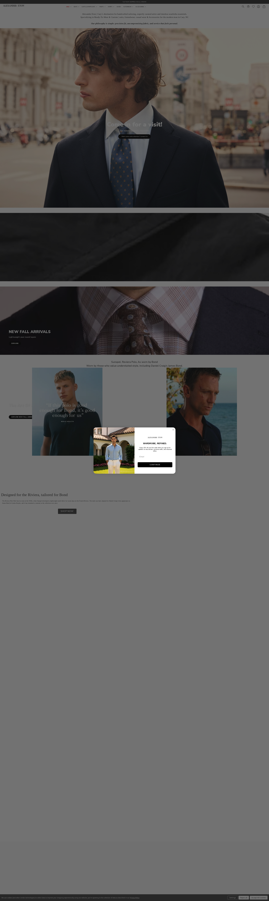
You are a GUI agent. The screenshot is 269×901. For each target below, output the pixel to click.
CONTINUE (155, 465)
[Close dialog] (173, 429)
